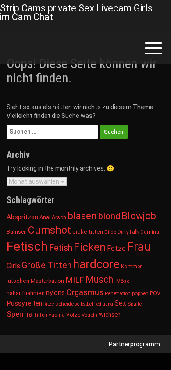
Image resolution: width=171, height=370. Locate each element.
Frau (139, 246)
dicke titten (87, 231)
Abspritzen (22, 217)
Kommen (132, 266)
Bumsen (17, 232)
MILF (74, 280)
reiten (34, 303)
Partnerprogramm (134, 344)
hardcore (96, 264)
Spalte (135, 304)
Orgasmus (84, 292)
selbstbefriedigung (94, 304)
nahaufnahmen (26, 293)
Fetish (60, 248)
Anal (44, 217)
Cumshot (49, 230)
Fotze (116, 248)
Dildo (110, 232)
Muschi (100, 279)
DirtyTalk (128, 232)
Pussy (16, 303)
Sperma (19, 314)
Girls (13, 266)
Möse (122, 281)
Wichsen (110, 314)
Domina (149, 232)
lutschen (18, 281)
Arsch (59, 217)
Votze (73, 315)
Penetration (118, 293)
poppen (140, 293)
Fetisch (27, 246)
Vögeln (89, 315)
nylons (55, 292)
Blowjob (138, 215)
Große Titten (46, 265)
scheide (64, 304)
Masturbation (47, 281)
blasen (82, 216)
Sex (120, 303)
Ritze (48, 304)
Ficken (90, 247)
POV (155, 293)
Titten (40, 315)
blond (109, 216)
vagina (57, 315)
